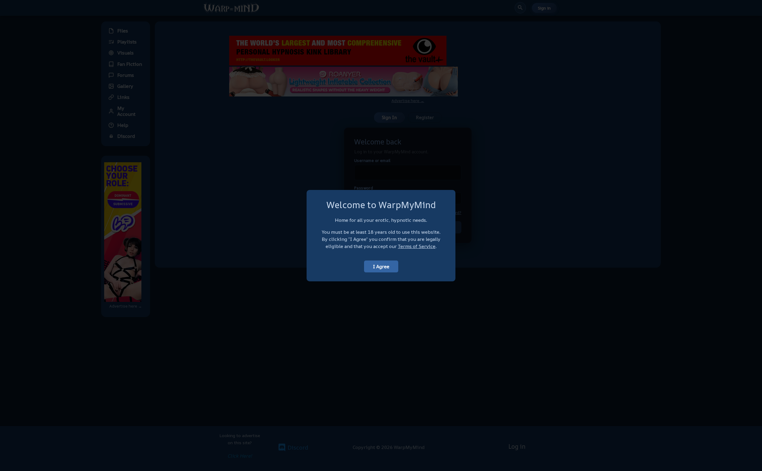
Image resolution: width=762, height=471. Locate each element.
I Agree (381, 266)
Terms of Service (416, 246)
